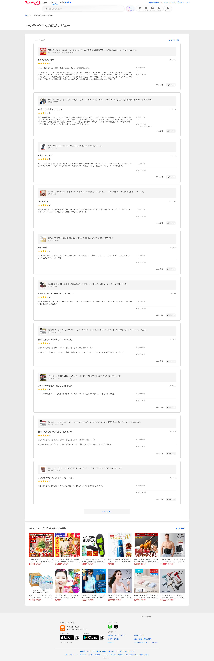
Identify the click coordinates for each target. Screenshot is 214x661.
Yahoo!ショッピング (87, 651)
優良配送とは (139, 635)
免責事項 (113, 655)
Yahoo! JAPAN (153, 2)
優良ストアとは (113, 639)
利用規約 (97, 655)
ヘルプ (187, 2)
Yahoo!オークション (115, 651)
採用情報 (120, 655)
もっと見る (180, 528)
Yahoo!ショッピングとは (116, 635)
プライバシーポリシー (72, 655)
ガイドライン (106, 655)
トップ (27, 15)
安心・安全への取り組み (142, 639)
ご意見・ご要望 (143, 655)
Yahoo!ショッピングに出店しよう (172, 2)
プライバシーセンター (87, 655)
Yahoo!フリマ (129, 651)
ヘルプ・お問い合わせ (131, 655)
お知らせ (111, 642)
